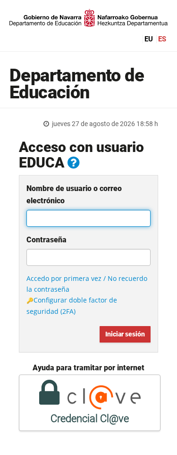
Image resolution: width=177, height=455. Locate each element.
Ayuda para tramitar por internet (88, 367)
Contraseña (46, 239)
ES (162, 39)
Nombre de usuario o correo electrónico (74, 195)
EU (148, 39)
